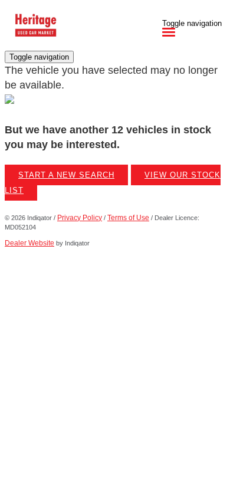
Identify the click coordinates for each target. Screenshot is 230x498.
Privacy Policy (79, 218)
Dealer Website (29, 243)
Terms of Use (128, 218)
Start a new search (66, 175)
